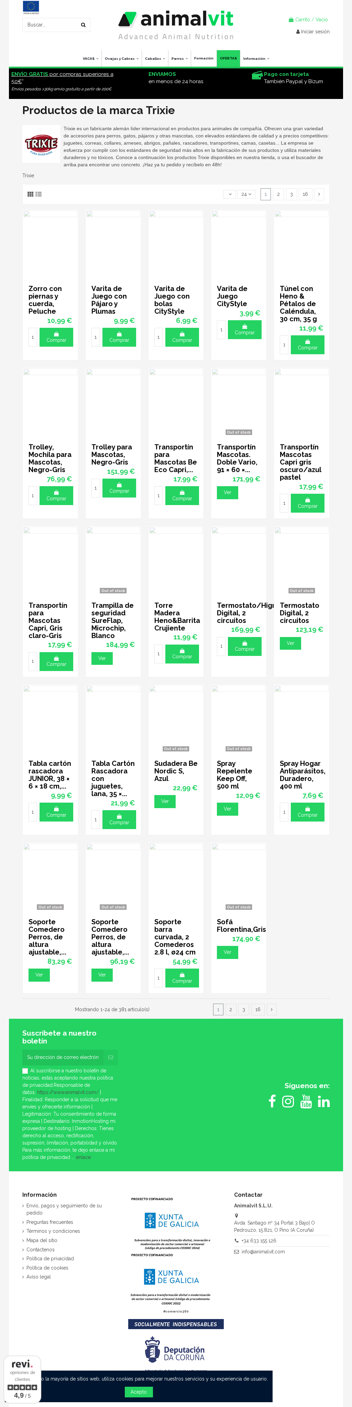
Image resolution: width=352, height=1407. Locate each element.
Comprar (56, 340)
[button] (256, 58)
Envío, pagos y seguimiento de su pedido (64, 1209)
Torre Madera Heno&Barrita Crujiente (177, 616)
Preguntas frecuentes (49, 1222)
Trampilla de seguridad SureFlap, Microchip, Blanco (112, 620)
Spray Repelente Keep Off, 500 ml (234, 774)
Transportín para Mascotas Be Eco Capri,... (175, 458)
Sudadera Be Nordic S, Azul (176, 771)
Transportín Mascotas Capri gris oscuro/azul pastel (300, 462)
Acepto (139, 1392)
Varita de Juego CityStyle (232, 296)
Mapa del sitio (41, 1240)
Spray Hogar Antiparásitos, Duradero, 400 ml (303, 774)
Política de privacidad (50, 1258)
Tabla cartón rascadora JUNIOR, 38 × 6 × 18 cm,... (50, 774)
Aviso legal (38, 1277)
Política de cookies (47, 1268)
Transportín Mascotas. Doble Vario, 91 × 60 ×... (237, 458)
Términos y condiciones (53, 1231)
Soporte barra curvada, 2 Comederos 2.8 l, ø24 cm (175, 937)
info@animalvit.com (263, 1251)
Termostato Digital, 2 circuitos (299, 613)
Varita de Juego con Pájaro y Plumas (109, 299)
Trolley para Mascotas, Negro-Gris (111, 454)
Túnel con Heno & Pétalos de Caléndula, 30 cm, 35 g (298, 303)
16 (305, 194)
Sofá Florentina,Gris (241, 926)
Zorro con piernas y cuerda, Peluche (45, 299)
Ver (227, 492)
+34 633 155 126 (259, 1240)
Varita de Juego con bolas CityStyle (172, 299)
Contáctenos (40, 1249)
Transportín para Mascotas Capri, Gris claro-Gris (48, 620)
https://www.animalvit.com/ (68, 1092)
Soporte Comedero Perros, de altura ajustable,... (47, 937)
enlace (83, 1157)
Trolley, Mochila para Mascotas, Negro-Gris (50, 458)
